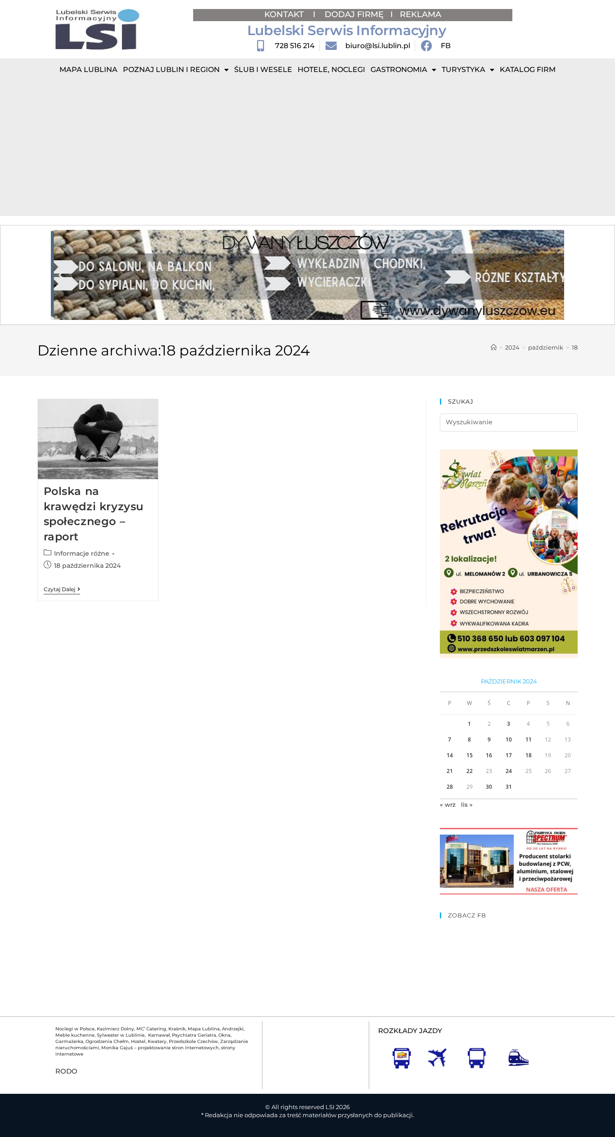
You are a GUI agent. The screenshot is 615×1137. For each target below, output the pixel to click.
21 (450, 771)
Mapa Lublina (88, 69)
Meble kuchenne (75, 1035)
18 (575, 347)
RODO (66, 1071)
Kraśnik (176, 1029)
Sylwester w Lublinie (121, 1035)
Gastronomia (399, 69)
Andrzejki (233, 1029)
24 (509, 771)
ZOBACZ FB (467, 915)
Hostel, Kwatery (149, 1041)
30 (489, 787)
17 (509, 755)
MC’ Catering (151, 1029)
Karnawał (158, 1035)
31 (509, 787)
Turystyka (463, 69)
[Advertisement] (307, 148)
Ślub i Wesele (263, 69)
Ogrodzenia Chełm (107, 1041)
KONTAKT (285, 14)
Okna (224, 1035)
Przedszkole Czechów (193, 1041)
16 (489, 755)
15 (469, 755)
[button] (61, 275)
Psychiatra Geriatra (194, 1035)
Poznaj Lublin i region (171, 69)
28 (450, 787)
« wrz (448, 804)
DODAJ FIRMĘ (354, 14)
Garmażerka (69, 1041)
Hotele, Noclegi (331, 69)
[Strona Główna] (494, 347)
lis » (467, 804)
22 (469, 771)
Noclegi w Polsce (75, 1029)
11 (528, 739)
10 (509, 739)
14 (450, 755)
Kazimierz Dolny (115, 1029)
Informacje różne (81, 553)
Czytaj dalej (62, 589)
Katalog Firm (528, 69)
